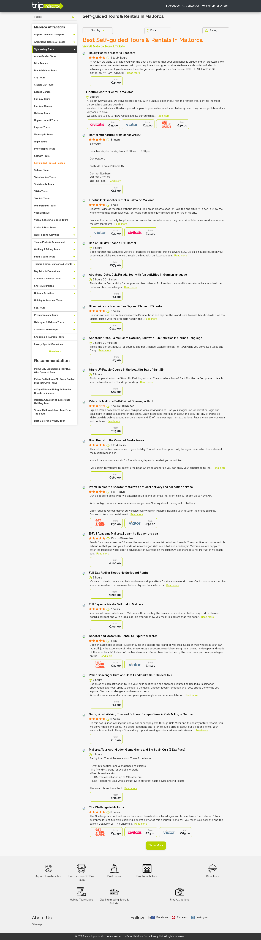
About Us (174, 6)
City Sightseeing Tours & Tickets (114, 902)
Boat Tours (114, 876)
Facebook (162, 918)
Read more (133, 73)
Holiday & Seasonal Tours (48, 300)
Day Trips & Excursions (47, 271)
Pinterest (182, 918)
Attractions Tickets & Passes (49, 42)
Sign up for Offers (216, 6)
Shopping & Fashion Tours (49, 337)
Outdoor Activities (44, 293)
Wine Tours (212, 876)
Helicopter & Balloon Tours (49, 322)
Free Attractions (179, 900)
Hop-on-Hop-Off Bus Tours (81, 878)
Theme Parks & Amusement (49, 242)
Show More (54, 351)
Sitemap (37, 924)
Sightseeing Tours (44, 49)
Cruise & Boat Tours (45, 227)
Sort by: (96, 31)
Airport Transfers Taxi (48, 876)
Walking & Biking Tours (47, 249)
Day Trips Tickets (147, 876)
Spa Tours (39, 307)
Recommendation (52, 360)
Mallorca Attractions (49, 27)
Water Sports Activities (46, 234)
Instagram (202, 918)
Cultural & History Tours (47, 278)
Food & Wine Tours (44, 256)
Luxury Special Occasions (48, 344)
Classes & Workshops (46, 329)
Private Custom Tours (46, 315)
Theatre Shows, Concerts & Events (53, 264)
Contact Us (192, 6)
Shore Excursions (44, 286)
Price (153, 31)
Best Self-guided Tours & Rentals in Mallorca (143, 40)
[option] (106, 81)
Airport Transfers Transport (49, 34)
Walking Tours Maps (81, 900)
